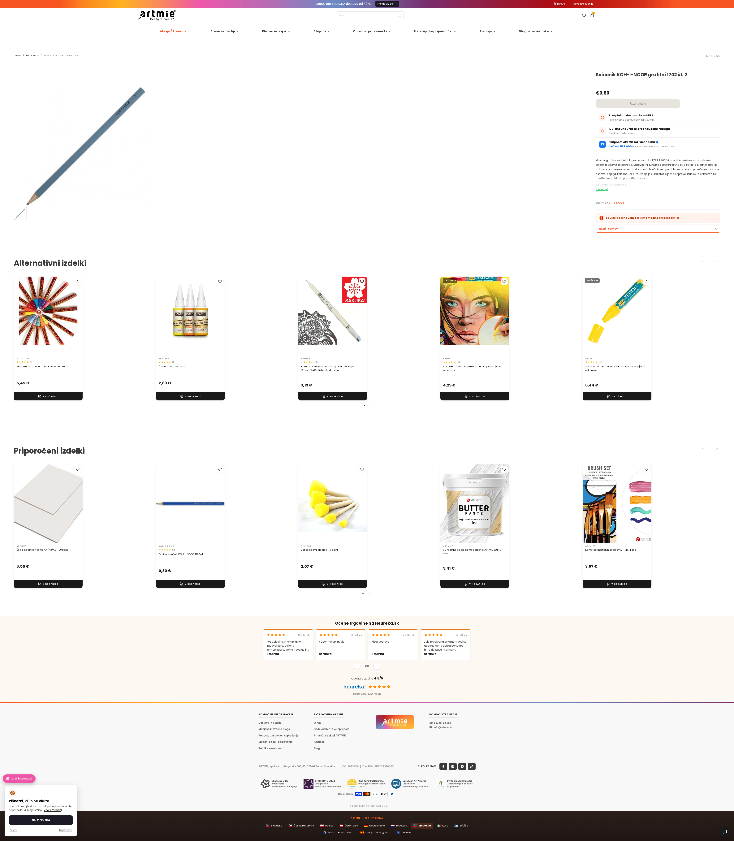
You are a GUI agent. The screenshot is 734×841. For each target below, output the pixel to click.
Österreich (349, 826)
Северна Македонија (375, 832)
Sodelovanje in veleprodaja (331, 729)
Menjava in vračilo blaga (274, 729)
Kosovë (403, 832)
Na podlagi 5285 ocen (367, 694)
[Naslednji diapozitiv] (76, 316)
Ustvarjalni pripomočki (433, 31)
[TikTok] (472, 766)
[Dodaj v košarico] (48, 396)
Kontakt (319, 742)
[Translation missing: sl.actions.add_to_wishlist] (77, 281)
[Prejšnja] (357, 666)
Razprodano (638, 103)
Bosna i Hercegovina (338, 832)
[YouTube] (462, 766)
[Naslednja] (376, 666)
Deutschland (374, 826)
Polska (327, 826)
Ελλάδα (461, 826)
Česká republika (301, 826)
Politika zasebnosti (270, 748)
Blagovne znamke (534, 31)
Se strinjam (41, 820)
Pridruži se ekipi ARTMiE (330, 735)
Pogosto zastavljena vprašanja (278, 735)
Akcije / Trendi (171, 31)
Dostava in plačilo (270, 722)
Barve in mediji (222, 31)
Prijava (561, 3)
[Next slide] (716, 261)
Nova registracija (583, 3)
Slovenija (422, 826)
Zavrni (13, 830)
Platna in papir (274, 31)
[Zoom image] (86, 145)
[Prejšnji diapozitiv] (21, 316)
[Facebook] (443, 766)
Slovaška (274, 826)
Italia (442, 826)
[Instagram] (453, 766)
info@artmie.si (443, 727)
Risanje (486, 31)
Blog (317, 748)
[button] (364, 405)
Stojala (320, 31)
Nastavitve (65, 830)
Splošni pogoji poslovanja (275, 742)
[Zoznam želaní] (584, 15)
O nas (317, 722)
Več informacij (53, 810)
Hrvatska (399, 826)
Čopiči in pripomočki (370, 31)
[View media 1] (20, 213)
